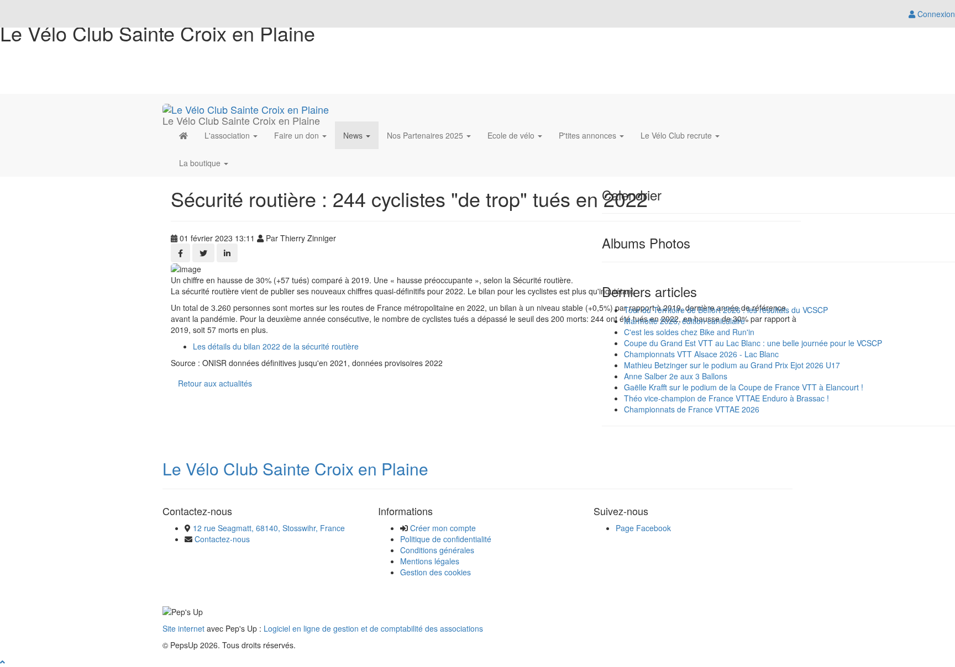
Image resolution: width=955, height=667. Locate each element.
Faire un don (297, 135)
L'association (228, 135)
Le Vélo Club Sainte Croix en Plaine (295, 468)
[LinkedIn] (227, 252)
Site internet (183, 628)
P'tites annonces (588, 135)
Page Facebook (643, 527)
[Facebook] (180, 252)
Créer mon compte (443, 527)
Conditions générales (437, 549)
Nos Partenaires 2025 (426, 135)
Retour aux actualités (215, 383)
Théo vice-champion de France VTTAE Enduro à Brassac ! (726, 398)
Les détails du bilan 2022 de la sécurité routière (276, 346)
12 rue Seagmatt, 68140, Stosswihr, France (269, 527)
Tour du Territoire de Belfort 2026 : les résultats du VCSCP (726, 309)
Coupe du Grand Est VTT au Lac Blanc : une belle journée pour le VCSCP (753, 342)
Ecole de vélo (512, 135)
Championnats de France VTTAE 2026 (691, 409)
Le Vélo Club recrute (677, 135)
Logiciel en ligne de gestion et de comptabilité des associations (373, 628)
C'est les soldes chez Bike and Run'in (689, 331)
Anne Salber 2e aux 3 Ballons (675, 376)
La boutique (201, 162)
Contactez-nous (222, 538)
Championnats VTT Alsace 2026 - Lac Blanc (701, 353)
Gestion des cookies (435, 572)
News (354, 135)
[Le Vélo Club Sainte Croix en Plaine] (245, 107)
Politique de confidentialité (445, 538)
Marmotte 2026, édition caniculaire (684, 320)
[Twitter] (203, 252)
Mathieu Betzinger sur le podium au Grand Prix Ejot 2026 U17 (732, 364)
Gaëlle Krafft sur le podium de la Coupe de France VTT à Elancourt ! (743, 387)
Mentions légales (429, 561)
